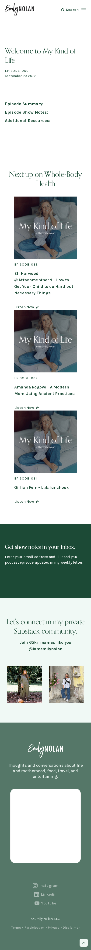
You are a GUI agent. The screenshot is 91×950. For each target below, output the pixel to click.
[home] (19, 9)
